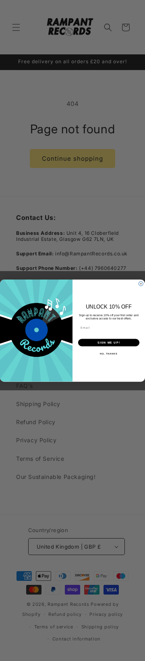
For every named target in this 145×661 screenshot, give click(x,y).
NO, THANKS (109, 353)
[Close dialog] (141, 283)
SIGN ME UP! (108, 342)
